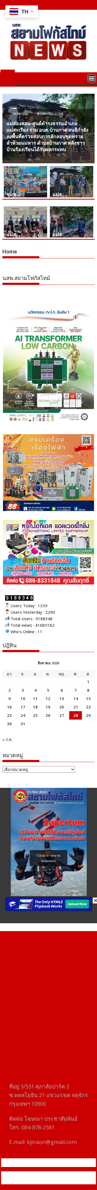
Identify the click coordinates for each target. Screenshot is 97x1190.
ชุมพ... (13, 194)
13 (61, 698)
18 (35, 707)
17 (22, 707)
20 (61, 707)
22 (88, 707)
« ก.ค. (7, 739)
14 (75, 698)
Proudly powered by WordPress (39, 1174)
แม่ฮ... (59, 194)
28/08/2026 (20, 114)
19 (48, 707)
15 (88, 698)
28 (75, 715)
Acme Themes (61, 1181)
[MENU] (92, 78)
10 (22, 698)
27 (61, 715)
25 (35, 715)
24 (22, 715)
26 (48, 715)
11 (35, 698)
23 (9, 715)
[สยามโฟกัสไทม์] (8, 76)
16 (9, 707)
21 (75, 707)
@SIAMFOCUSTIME (50, 114)
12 (48, 698)
